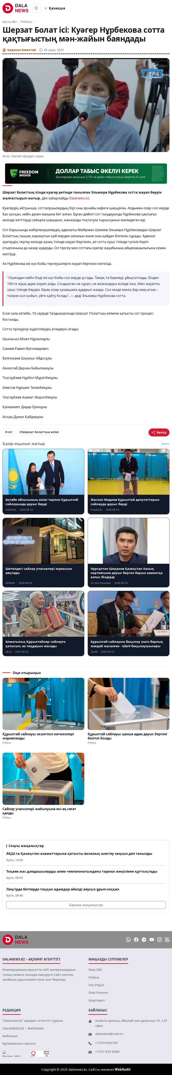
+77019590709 (106, 1043)
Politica (26, 22)
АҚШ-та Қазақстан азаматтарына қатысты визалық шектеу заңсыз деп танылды (79, 853)
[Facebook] (136, 940)
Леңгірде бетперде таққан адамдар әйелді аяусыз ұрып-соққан (62, 889)
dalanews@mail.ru (109, 1034)
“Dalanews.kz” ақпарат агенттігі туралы (33, 1020)
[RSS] (167, 940)
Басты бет (10, 22)
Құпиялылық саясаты (19, 1043)
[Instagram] (159, 940)
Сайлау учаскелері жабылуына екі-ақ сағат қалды (39, 811)
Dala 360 (95, 969)
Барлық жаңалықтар (86, 905)
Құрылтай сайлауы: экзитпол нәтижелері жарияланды (38, 736)
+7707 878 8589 (107, 1051)
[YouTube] (152, 940)
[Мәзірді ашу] (36, 8)
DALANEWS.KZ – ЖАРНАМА (23, 1028)
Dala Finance (98, 992)
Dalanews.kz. (79, 198)
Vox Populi (96, 985)
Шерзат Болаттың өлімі (40, 432)
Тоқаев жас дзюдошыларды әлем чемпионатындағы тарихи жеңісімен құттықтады (81, 871)
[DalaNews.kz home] (16, 8)
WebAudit (123, 1069)
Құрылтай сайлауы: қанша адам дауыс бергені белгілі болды (127, 736)
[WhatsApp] (128, 940)
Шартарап (97, 1000)
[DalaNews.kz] (16, 939)
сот (10, 432)
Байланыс (10, 1036)
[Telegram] (144, 940)
